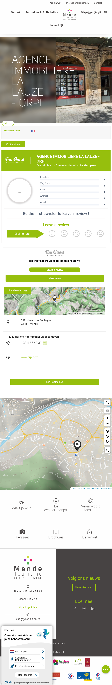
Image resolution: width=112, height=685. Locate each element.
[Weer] (89, 12)
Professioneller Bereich (77, 3)
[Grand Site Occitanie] (87, 662)
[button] (100, 12)
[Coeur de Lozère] (61, 662)
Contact (98, 3)
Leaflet (73, 489)
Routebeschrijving (17, 290)
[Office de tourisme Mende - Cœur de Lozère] (69, 14)
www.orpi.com (29, 357)
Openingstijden (28, 607)
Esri (78, 489)
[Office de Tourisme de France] (98, 676)
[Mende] (85, 676)
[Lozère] (78, 662)
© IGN (83, 489)
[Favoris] (94, 12)
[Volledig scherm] (107, 402)
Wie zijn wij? (55, 3)
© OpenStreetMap (93, 489)
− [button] (107, 423)
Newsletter (84, 587)
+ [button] (107, 418)
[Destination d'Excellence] (70, 676)
